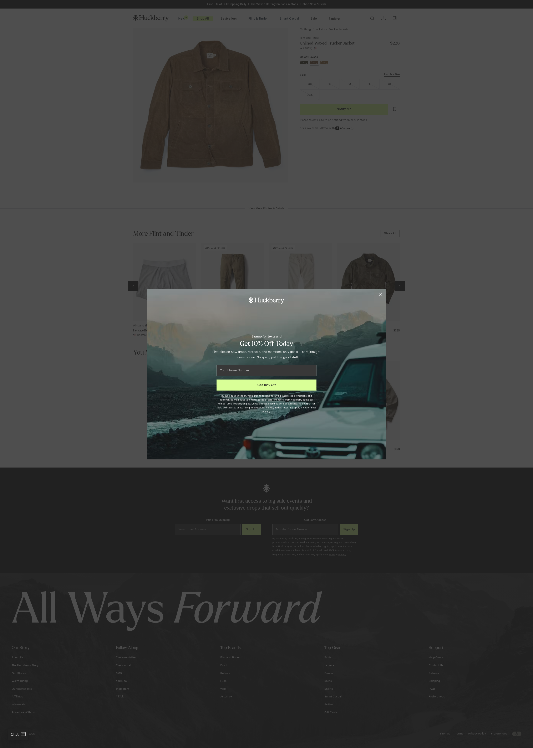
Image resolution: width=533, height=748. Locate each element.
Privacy (266, 411)
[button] (18, 734)
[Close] (380, 294)
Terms (310, 407)
